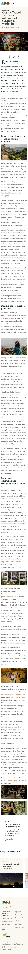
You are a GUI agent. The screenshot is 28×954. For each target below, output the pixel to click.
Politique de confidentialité (9, 948)
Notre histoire (19, 918)
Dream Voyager (12, 781)
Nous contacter (20, 927)
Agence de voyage (7, 921)
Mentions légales (7, 949)
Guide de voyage (7, 918)
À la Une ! (18, 921)
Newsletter (18, 924)
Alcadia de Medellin (11, 597)
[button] (22, 855)
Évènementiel (6, 924)
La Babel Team (19, 915)
